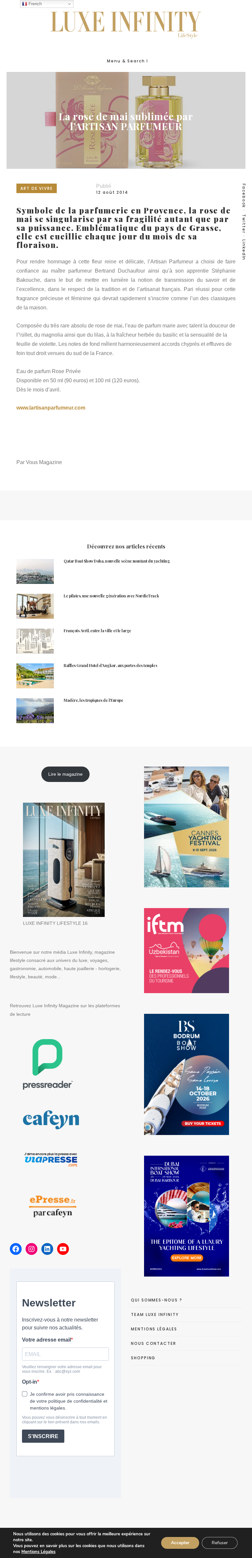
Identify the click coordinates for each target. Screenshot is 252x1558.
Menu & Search (126, 61)
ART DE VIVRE (36, 188)
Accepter (180, 1543)
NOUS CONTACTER (153, 1343)
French (34, 3)
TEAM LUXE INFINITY (155, 1314)
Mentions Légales (38, 1552)
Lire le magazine (65, 774)
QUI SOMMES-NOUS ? (156, 1300)
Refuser (220, 1543)
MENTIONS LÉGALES (154, 1329)
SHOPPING (143, 1358)
